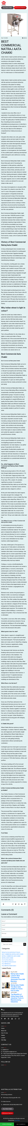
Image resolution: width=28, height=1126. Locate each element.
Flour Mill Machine (6, 963)
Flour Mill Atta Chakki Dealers (9, 965)
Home (2, 1028)
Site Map (3, 1040)
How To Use (4, 1033)
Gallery (3, 1035)
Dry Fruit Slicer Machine (7, 960)
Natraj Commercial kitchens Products (11, 952)
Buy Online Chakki (7, 7)
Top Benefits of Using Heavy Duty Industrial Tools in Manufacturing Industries (17, 998)
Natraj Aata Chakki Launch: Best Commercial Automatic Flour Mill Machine (18, 977)
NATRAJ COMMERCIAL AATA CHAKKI (11, 956)
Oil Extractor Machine (20, 7)
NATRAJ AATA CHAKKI (7, 958)
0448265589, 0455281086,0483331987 (12, 1104)
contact (3, 1037)
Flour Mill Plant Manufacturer (9, 961)
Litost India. (17, 1120)
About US (3, 1030)
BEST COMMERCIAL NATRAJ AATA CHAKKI (12, 954)
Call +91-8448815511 (21, 1124)
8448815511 (6, 1049)
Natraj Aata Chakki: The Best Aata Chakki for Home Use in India (17, 988)
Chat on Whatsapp (7, 1124)
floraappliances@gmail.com (10, 1051)
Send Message (6, 940)
